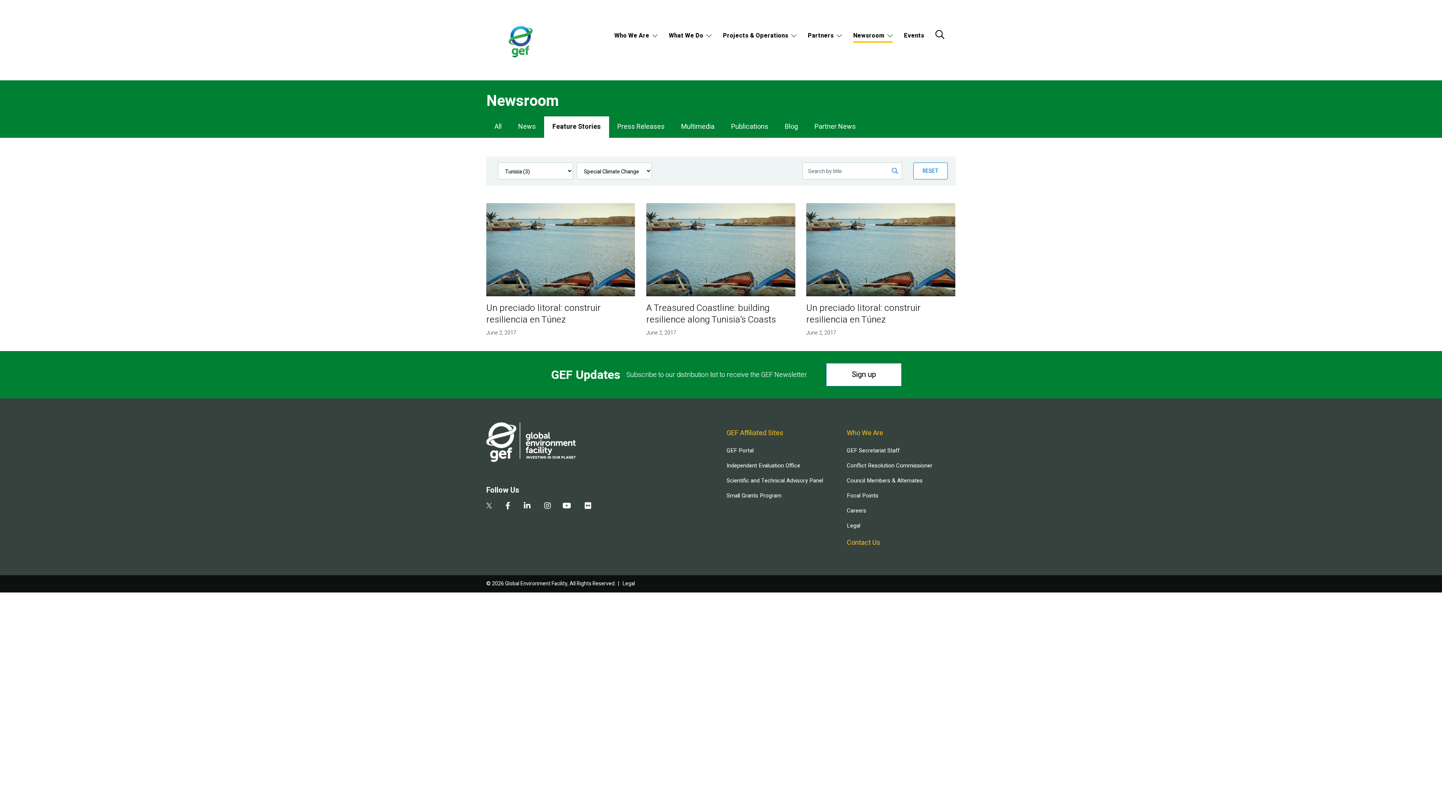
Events (914, 35)
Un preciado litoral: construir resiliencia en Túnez (543, 313)
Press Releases (641, 127)
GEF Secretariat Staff (873, 450)
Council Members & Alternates (885, 480)
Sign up (864, 374)
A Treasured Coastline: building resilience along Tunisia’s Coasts (711, 313)
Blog (791, 127)
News (527, 127)
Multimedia (698, 127)
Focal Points (862, 495)
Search (939, 34)
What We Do (686, 35)
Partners (821, 35)
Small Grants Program (754, 495)
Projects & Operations (755, 35)
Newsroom (868, 35)
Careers (856, 510)
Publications (749, 127)
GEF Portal (740, 450)
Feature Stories (576, 127)
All (498, 127)
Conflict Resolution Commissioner (889, 465)
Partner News (835, 127)
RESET (930, 171)
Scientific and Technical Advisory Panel (775, 480)
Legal (853, 526)
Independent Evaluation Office (763, 465)
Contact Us (863, 543)
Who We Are (631, 35)
